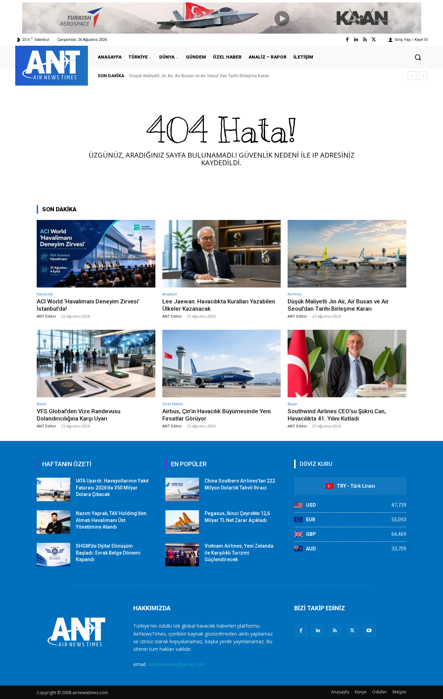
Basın (41, 404)
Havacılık (45, 294)
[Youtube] (369, 630)
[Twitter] (373, 39)
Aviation (169, 294)
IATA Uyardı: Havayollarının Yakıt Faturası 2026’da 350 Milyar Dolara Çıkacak (112, 487)
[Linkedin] (356, 39)
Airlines (294, 294)
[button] (418, 57)
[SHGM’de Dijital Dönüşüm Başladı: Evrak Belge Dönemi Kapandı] (53, 554)
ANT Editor (46, 316)
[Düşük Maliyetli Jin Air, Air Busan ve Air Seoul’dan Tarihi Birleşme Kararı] (347, 253)
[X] (352, 630)
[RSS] (335, 630)
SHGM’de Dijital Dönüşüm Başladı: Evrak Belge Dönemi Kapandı (108, 552)
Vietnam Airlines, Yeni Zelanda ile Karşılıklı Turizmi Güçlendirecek (239, 552)
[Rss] (365, 39)
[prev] (412, 75)
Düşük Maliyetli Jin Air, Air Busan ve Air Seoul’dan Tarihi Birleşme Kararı (199, 75)
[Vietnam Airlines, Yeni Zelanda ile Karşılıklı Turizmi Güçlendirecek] (182, 554)
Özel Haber (172, 404)
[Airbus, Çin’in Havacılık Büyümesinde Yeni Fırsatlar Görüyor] (221, 363)
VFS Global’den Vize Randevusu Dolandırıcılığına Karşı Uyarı (78, 415)
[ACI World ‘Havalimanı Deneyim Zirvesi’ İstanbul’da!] (96, 253)
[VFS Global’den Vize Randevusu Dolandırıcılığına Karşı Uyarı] (96, 363)
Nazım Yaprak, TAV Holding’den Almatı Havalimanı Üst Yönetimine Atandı (111, 520)
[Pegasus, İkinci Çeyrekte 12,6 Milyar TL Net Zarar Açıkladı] (182, 522)
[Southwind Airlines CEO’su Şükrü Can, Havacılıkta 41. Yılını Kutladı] (347, 363)
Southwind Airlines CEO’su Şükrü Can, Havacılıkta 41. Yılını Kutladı (337, 415)
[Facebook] (347, 39)
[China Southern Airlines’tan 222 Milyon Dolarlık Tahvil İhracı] (182, 489)
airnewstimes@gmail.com (176, 664)
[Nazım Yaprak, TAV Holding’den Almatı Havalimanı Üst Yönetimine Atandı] (53, 522)
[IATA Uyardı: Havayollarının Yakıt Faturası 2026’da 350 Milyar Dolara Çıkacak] (53, 489)
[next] (423, 75)
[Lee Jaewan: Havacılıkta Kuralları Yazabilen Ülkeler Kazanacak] (221, 253)
